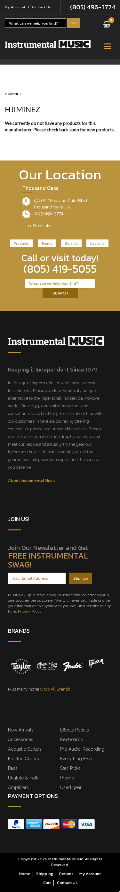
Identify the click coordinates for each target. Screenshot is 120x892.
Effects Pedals (74, 729)
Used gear (71, 787)
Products (21, 243)
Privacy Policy (30, 611)
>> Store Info (39, 225)
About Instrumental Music (31, 480)
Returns (66, 874)
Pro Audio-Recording (82, 749)
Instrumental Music (65, 859)
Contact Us (41, 7)
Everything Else (76, 758)
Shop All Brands (55, 689)
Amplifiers (18, 787)
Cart (47, 883)
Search (60, 293)
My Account (15, 7)
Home (24, 874)
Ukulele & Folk (23, 777)
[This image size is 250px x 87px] (48, 44)
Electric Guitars (23, 758)
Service (71, 243)
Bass (13, 768)
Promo (67, 777)
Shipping (44, 874)
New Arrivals (21, 729)
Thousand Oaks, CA (51, 207)
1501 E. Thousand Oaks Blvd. (60, 200)
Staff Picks (70, 768)
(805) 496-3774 (92, 7)
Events (47, 243)
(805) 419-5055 (60, 269)
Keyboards (71, 739)
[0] (106, 22)
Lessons (97, 243)
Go (73, 23)
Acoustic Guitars (25, 749)
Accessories (20, 739)
